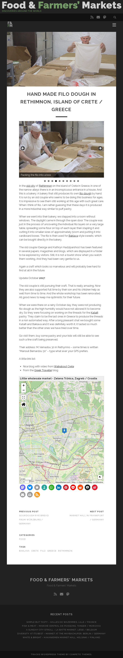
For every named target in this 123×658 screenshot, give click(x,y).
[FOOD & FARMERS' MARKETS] (10, 26)
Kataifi (94, 312)
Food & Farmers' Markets (61, 579)
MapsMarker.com (62, 482)
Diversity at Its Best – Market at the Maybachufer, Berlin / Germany (61, 633)
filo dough (85, 193)
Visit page (61, 6)
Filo (43, 551)
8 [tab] (71, 181)
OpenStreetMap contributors (90, 482)
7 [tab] (67, 181)
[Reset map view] (23, 404)
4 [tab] (56, 181)
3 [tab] (52, 181)
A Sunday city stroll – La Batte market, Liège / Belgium (61, 630)
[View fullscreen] (23, 397)
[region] (61, 149)
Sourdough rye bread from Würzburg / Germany (34, 519)
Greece (52, 551)
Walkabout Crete (64, 366)
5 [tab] (60, 181)
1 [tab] (45, 181)
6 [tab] (63, 181)
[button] (64, 431)
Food (22, 539)
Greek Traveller (43, 370)
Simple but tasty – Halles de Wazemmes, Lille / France (61, 622)
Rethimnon (45, 185)
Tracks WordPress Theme (48, 654)
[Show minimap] (100, 477)
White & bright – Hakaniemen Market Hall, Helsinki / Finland (61, 637)
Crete (35, 551)
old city (30, 185)
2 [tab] (48, 181)
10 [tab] (78, 181)
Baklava (73, 235)
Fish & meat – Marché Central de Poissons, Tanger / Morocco (61, 626)
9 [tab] (74, 181)
